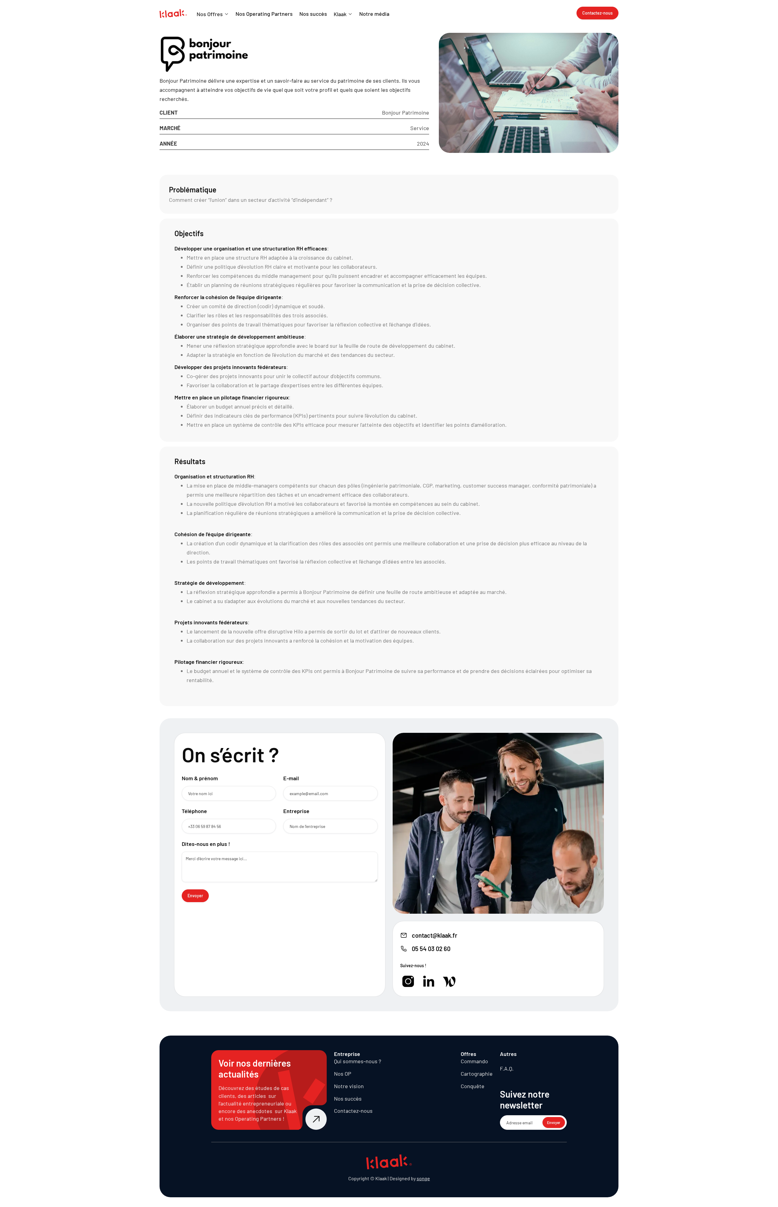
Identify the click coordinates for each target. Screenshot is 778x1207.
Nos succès (348, 1098)
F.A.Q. (507, 1068)
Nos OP (342, 1073)
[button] (213, 14)
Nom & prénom (200, 778)
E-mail (291, 778)
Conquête (472, 1086)
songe (423, 1178)
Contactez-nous (353, 1110)
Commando (474, 1061)
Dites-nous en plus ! (206, 844)
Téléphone (194, 811)
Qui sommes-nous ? (357, 1061)
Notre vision (349, 1086)
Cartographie (477, 1073)
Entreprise (296, 811)
